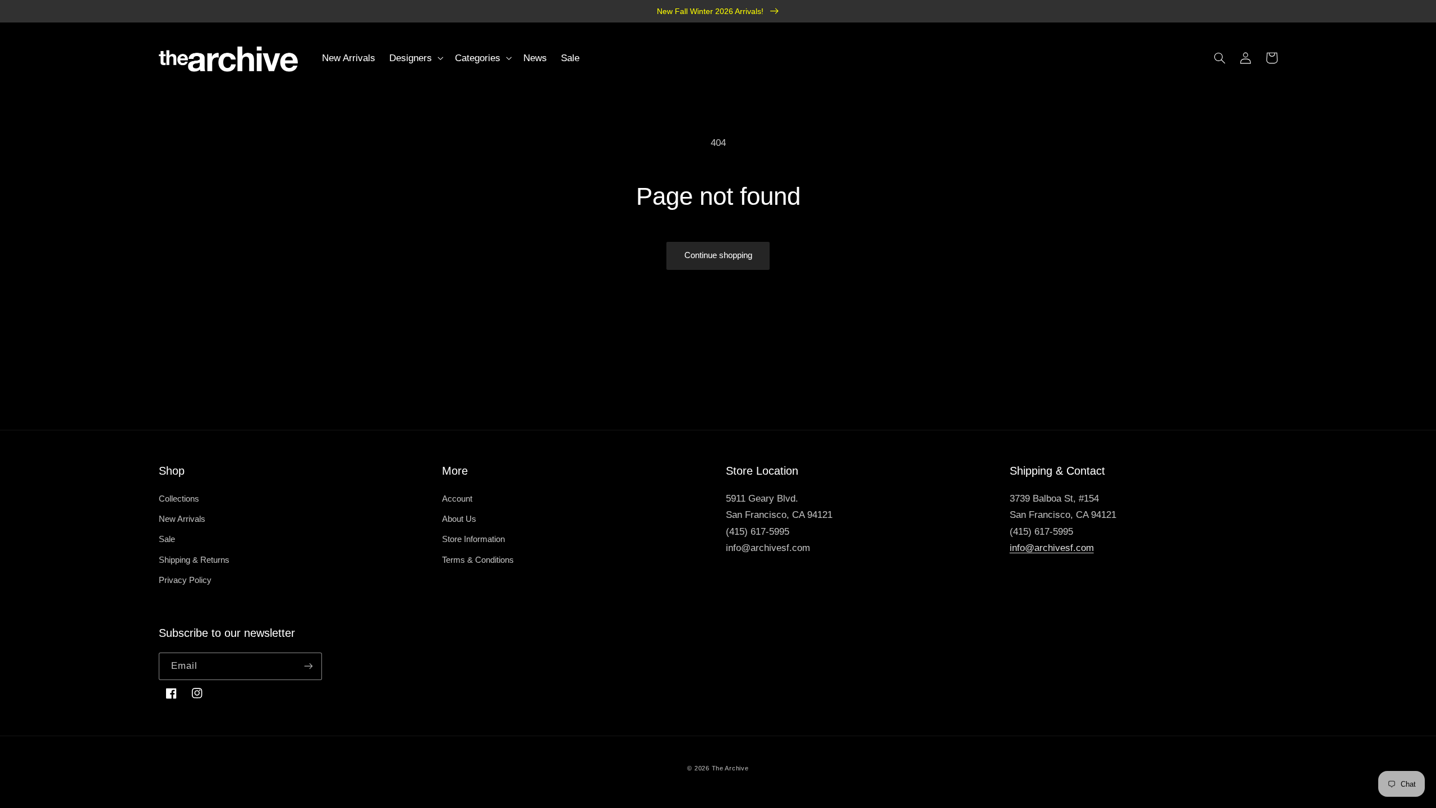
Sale (167, 539)
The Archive (730, 768)
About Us (459, 519)
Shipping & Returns (194, 560)
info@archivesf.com (1052, 548)
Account (457, 498)
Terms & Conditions (478, 560)
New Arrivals (182, 519)
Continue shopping (718, 255)
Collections (179, 498)
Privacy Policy (185, 580)
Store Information (473, 539)
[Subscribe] (308, 666)
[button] (415, 58)
